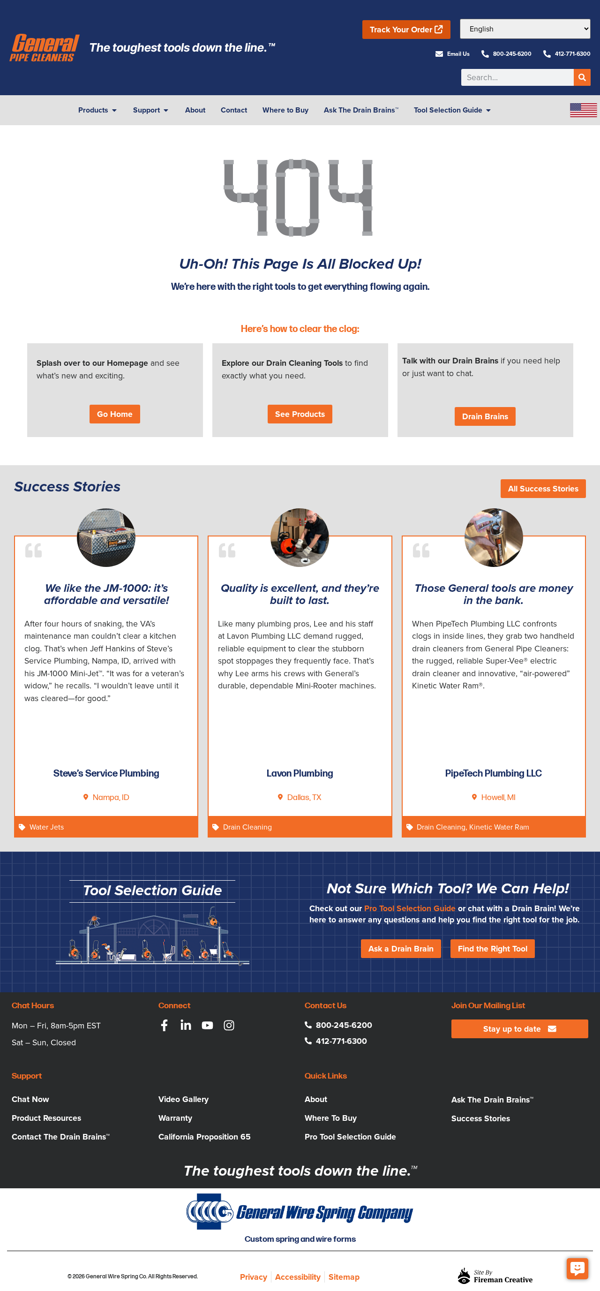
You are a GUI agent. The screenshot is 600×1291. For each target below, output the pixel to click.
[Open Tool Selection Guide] (488, 110)
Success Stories (480, 1118)
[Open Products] (114, 110)
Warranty (175, 1118)
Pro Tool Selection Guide (410, 908)
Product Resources (46, 1118)
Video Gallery (183, 1099)
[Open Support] (166, 110)
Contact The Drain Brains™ (61, 1137)
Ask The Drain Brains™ (492, 1100)
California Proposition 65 (204, 1137)
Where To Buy (331, 1118)
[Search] (582, 77)
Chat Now (30, 1099)
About (316, 1099)
